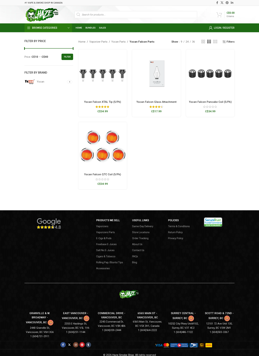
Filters (231, 41)
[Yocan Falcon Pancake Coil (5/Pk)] (210, 73)
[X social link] (221, 2)
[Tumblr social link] (88, 344)
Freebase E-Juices (106, 244)
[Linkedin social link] (232, 2)
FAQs (135, 256)
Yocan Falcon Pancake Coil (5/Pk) (210, 101)
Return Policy (175, 232)
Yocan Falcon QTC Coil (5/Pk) (102, 174)
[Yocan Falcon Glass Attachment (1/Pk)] (156, 73)
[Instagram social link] (75, 344)
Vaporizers (102, 226)
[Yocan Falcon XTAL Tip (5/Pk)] (102, 73)
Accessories (103, 268)
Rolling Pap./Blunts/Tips (109, 262)
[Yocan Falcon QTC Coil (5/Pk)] (102, 146)
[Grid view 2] (203, 41)
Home (81, 41)
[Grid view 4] (215, 41)
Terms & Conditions (179, 226)
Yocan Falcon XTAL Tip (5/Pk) (102, 101)
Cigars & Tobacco (105, 256)
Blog (134, 262)
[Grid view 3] (209, 41)
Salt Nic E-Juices (105, 250)
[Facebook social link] (217, 2)
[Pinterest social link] (227, 2)
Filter (67, 57)
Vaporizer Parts (98, 41)
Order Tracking (140, 238)
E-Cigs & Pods (104, 238)
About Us (137, 244)
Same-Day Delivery (142, 226)
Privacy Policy (175, 238)
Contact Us (138, 250)
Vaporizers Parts (105, 232)
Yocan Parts (118, 41)
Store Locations (141, 232)
